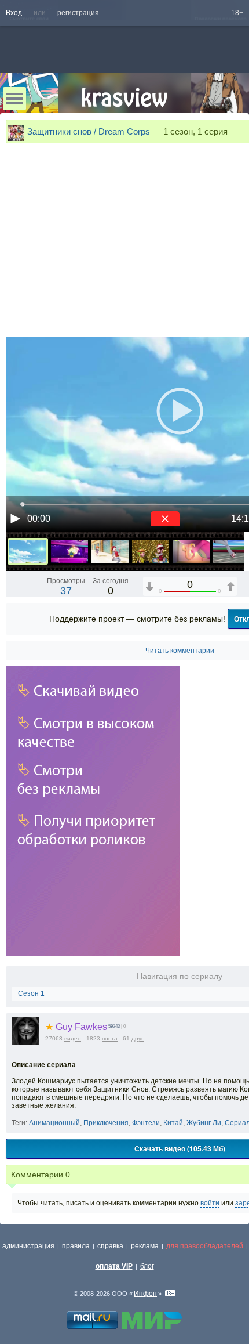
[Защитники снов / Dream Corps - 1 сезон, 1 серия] (28, 551)
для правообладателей (204, 1246)
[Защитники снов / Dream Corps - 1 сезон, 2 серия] (69, 551)
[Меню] (14, 98)
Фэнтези (146, 1123)
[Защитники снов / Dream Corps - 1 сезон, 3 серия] (110, 551)
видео (72, 1038)
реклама (145, 1246)
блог (147, 1266)
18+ (237, 13)
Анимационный (54, 1123)
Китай (173, 1123)
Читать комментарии (179, 650)
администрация (28, 1246)
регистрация (78, 13)
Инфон (145, 1293)
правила (76, 1246)
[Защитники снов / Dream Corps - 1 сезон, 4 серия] (150, 551)
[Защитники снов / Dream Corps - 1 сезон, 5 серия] (191, 551)
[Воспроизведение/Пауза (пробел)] (15, 518)
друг (137, 1038)
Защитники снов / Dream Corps (88, 131)
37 (66, 591)
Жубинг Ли (203, 1123)
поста (110, 1038)
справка (110, 1246)
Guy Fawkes (76, 1027)
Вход (14, 13)
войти (209, 1203)
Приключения (106, 1123)
